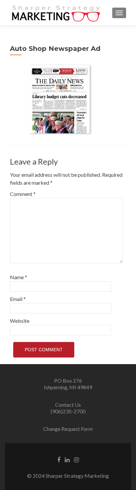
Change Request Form (68, 429)
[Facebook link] (58, 459)
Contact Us (68, 404)
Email (18, 299)
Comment (23, 194)
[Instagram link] (76, 459)
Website (19, 321)
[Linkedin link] (67, 459)
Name (18, 277)
